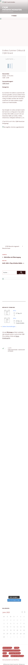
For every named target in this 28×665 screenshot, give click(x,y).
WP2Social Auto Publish (8, 664)
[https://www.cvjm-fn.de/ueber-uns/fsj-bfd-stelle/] (14, 370)
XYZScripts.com (22, 664)
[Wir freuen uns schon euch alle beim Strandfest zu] (14, 357)
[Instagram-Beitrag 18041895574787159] (14, 485)
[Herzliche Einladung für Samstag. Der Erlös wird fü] (14, 390)
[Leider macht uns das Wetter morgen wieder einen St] (14, 460)
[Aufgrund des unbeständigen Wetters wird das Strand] (14, 506)
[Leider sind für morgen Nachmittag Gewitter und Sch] (14, 494)
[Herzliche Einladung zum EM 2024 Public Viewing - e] (14, 522)
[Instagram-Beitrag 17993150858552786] (14, 570)
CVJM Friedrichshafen (12, 8)
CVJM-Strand (5, 83)
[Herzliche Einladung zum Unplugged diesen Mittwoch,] (14, 379)
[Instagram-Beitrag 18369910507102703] (14, 480)
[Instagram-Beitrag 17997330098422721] (14, 535)
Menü (14, 15)
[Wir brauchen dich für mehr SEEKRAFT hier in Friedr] (14, 552)
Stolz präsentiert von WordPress (10, 660)
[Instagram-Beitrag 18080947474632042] (14, 366)
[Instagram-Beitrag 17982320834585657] (14, 482)
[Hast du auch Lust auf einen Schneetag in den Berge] (14, 574)
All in (14, 310)
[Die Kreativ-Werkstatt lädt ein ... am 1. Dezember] (14, 591)
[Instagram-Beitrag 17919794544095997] (14, 363)
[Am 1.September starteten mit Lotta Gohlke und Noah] (14, 417)
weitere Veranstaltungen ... (9, 326)
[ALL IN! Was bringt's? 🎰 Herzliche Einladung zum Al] (14, 582)
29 (24, 634)
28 (20, 634)
